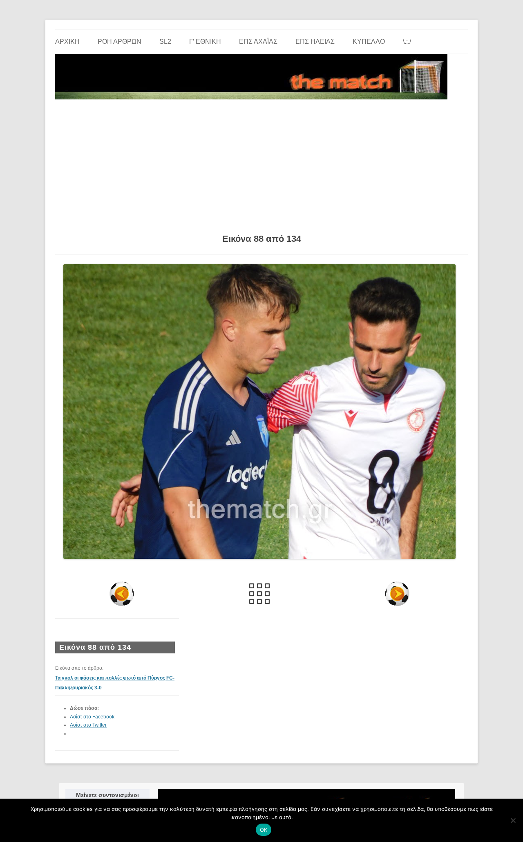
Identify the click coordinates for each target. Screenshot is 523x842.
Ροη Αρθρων (119, 41)
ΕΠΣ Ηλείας (315, 41)
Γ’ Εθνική (205, 41)
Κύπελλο (369, 41)
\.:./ (407, 41)
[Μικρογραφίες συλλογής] (259, 593)
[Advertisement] (261, 163)
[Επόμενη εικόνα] (397, 593)
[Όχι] (513, 820)
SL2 (165, 41)
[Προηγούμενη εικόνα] (122, 593)
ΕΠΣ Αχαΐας (258, 41)
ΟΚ (264, 829)
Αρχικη (67, 41)
